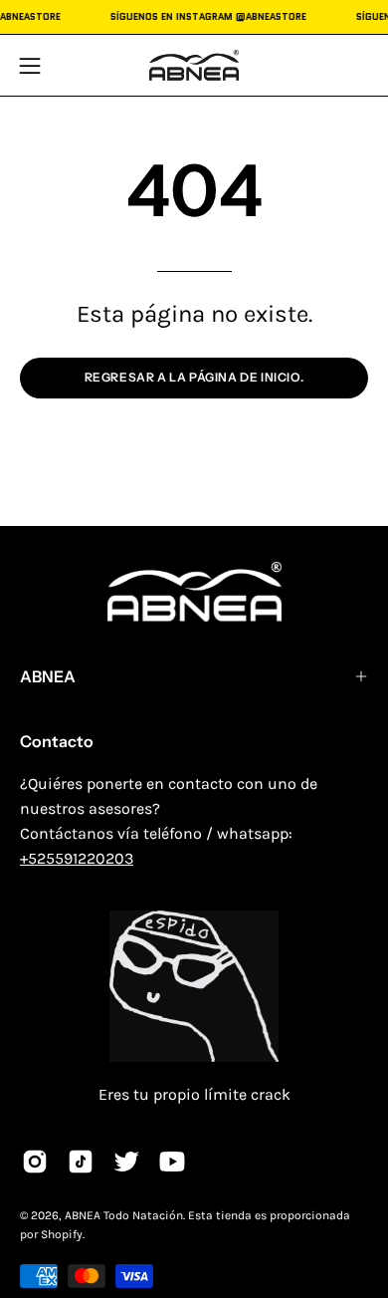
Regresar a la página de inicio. (194, 377)
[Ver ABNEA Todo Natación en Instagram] (35, 1161)
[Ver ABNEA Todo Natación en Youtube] (172, 1161)
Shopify (62, 1234)
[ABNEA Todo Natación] (194, 65)
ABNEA (48, 676)
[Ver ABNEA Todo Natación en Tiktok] (81, 1161)
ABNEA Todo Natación (124, 1215)
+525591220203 (76, 858)
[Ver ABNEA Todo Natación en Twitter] (126, 1161)
